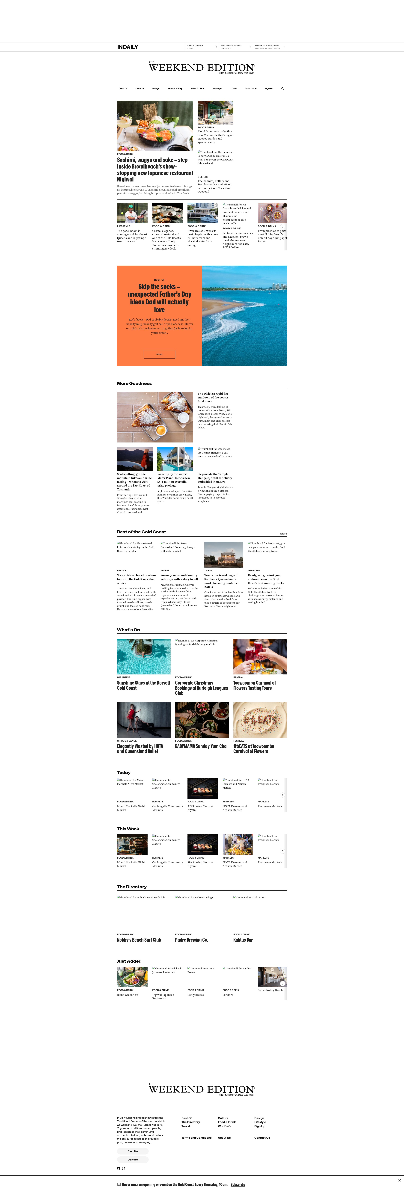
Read (159, 354)
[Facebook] (118, 1168)
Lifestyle (217, 88)
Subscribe (238, 1184)
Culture (140, 88)
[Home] (134, 47)
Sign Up (269, 88)
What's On (251, 88)
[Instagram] (123, 1168)
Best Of (123, 88)
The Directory (175, 88)
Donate (133, 1159)
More (283, 533)
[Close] (399, 1180)
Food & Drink (198, 88)
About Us (224, 1137)
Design (156, 88)
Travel (233, 88)
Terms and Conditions (196, 1137)
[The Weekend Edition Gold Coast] (202, 67)
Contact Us (262, 1137)
